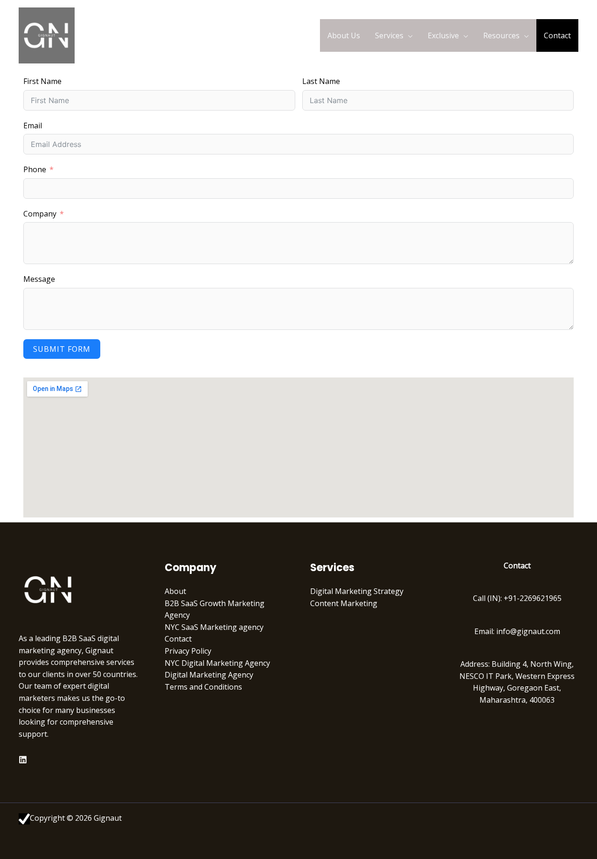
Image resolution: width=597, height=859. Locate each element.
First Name (42, 81)
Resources (501, 35)
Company (39, 214)
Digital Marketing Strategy (356, 591)
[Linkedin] (23, 759)
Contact (557, 35)
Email (32, 125)
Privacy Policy (188, 651)
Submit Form (61, 349)
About (175, 591)
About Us (343, 35)
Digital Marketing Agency (209, 675)
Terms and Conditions (203, 687)
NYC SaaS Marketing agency (214, 627)
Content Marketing (343, 603)
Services (389, 35)
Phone (34, 169)
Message (39, 279)
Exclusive (443, 35)
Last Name (321, 81)
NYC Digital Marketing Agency (217, 663)
